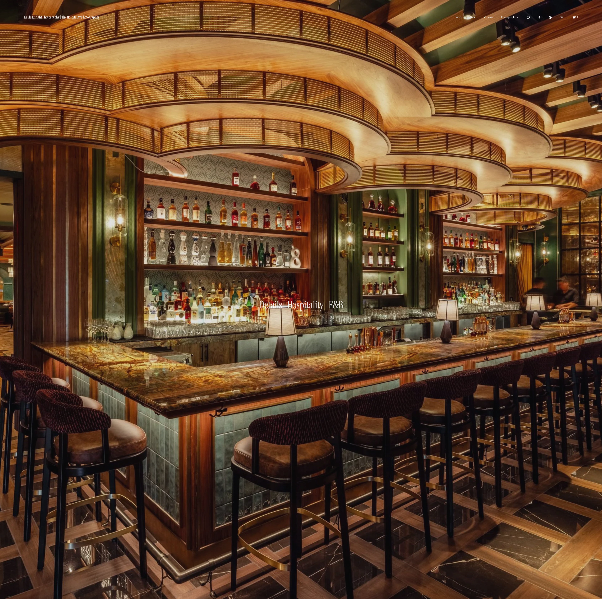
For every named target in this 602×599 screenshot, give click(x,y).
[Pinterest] (550, 17)
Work (459, 17)
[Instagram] (528, 17)
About (473, 17)
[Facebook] (539, 17)
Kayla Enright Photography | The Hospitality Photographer (61, 17)
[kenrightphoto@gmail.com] (561, 17)
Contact (488, 17)
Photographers (509, 17)
